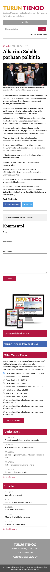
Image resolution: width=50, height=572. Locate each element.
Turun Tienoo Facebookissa (21, 344)
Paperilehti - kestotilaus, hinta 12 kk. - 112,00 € (25, 373)
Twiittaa (29, 204)
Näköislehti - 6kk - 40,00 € (16, 393)
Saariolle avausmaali (13, 495)
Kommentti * (8, 251)
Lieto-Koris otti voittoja (15, 509)
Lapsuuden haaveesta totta (16, 472)
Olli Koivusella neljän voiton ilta (18, 502)
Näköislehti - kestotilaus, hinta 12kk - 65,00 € (24, 386)
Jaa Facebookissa (13, 204)
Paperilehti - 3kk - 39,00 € (16, 383)
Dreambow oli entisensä (15, 524)
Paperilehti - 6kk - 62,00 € (16, 380)
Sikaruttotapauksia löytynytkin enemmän (22, 440)
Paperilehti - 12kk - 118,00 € (17, 376)
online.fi (36, 569)
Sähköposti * (8, 241)
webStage (14, 569)
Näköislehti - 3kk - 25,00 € (16, 396)
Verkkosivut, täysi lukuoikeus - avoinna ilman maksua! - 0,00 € (23, 401)
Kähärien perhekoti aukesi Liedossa (19, 447)
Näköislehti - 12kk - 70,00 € (17, 390)
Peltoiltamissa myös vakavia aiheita (19, 465)
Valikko (25, 22)
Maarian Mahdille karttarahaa (17, 517)
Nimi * (5, 232)
